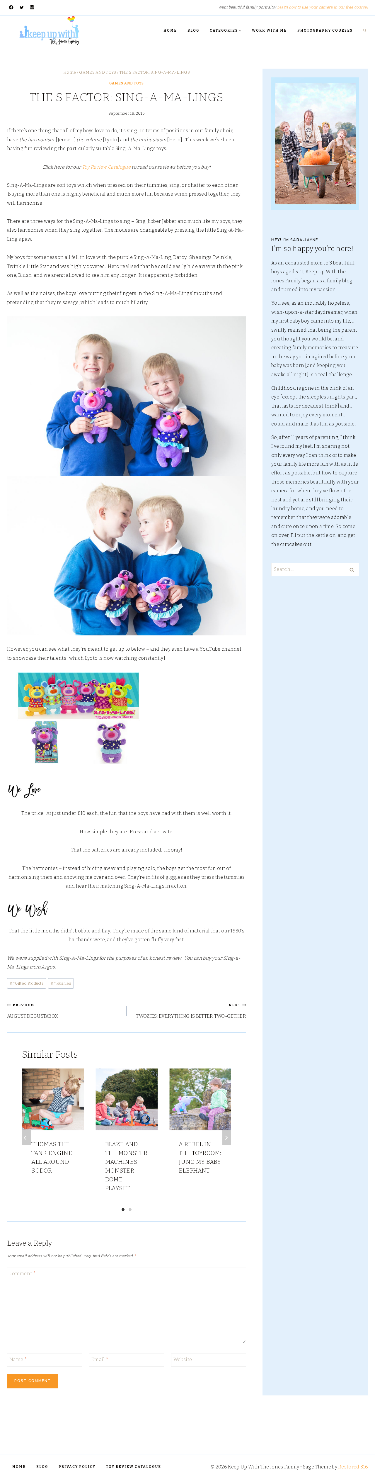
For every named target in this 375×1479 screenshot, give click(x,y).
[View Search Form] (364, 30)
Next (226, 1137)
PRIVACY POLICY (77, 1467)
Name (18, 1359)
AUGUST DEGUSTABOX (32, 1011)
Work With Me (269, 30)
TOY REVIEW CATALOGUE (133, 1467)
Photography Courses (325, 30)
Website (182, 1359)
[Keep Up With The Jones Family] (49, 30)
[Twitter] (22, 7)
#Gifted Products (27, 983)
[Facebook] (11, 7)
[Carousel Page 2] (130, 1209)
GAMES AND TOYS (126, 83)
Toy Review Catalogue (107, 167)
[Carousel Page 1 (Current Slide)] (123, 1209)
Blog (193, 30)
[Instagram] (32, 7)
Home (170, 30)
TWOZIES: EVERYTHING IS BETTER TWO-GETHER (191, 1011)
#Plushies (61, 983)
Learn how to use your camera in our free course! (322, 7)
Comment (22, 1273)
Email (99, 1359)
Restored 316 (353, 1467)
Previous (26, 1137)
